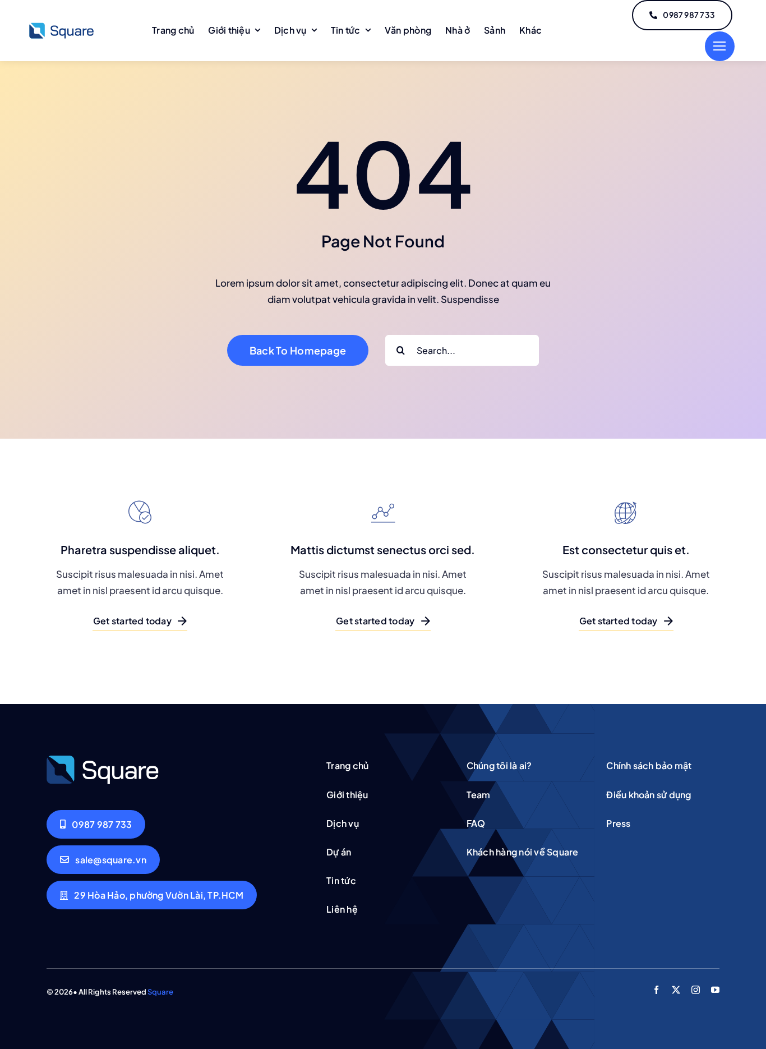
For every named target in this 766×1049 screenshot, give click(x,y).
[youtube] (715, 990)
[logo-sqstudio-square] (61, 26)
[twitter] (676, 990)
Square (160, 991)
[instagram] (695, 990)
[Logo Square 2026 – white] (103, 759)
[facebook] (656, 990)
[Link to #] (720, 46)
